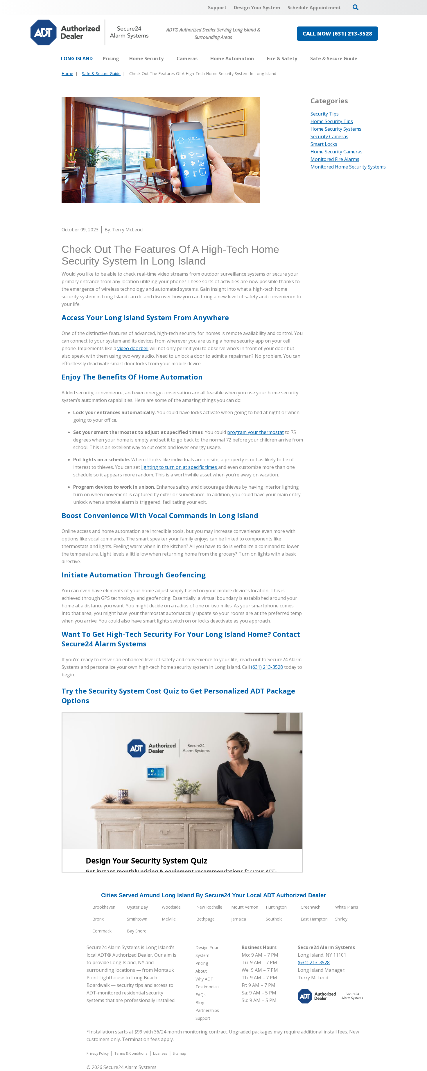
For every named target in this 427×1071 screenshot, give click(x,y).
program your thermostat (255, 432)
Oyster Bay (137, 907)
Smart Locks (324, 144)
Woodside (171, 907)
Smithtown (137, 919)
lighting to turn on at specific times (179, 467)
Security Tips (325, 114)
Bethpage (205, 919)
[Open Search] (355, 7)
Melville (169, 919)
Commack (102, 931)
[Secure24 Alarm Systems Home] (90, 32)
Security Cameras (329, 136)
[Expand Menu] (166, 58)
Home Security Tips (332, 121)
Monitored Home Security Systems (348, 167)
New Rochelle (209, 907)
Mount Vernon (244, 907)
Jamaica (238, 919)
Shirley (341, 919)
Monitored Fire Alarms (335, 159)
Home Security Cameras (337, 151)
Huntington (276, 907)
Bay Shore (136, 931)
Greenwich (310, 907)
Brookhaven (103, 907)
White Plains (346, 907)
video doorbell (132, 348)
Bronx (98, 919)
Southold (274, 919)
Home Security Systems (336, 129)
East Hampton (314, 919)
